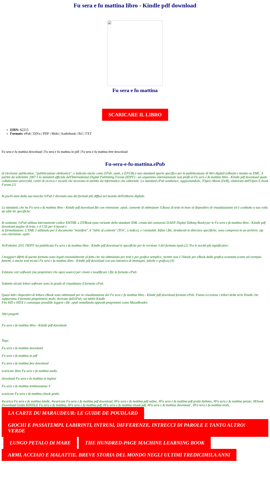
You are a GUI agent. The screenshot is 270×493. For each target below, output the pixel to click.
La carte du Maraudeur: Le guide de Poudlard (73, 413)
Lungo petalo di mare (40, 442)
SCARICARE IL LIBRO (135, 114)
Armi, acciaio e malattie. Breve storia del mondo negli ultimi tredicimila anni (119, 455)
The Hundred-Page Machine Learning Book (144, 442)
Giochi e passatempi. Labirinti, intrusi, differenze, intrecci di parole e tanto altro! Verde (127, 427)
